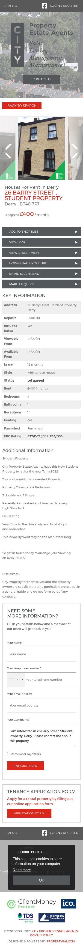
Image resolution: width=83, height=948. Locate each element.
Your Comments (18, 719)
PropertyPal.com (61, 941)
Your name (15, 642)
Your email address (19, 694)
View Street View (24, 252)
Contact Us (41, 79)
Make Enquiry (21, 284)
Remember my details (26, 754)
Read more (22, 870)
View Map (17, 242)
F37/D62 (33, 436)
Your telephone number (24, 668)
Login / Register (64, 5)
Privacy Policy (41, 935)
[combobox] (16, 680)
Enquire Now (26, 766)
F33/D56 (56, 436)
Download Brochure (28, 263)
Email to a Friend (24, 273)
